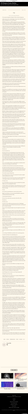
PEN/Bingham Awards (12, 339)
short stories (20, 339)
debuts (4, 339)
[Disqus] (14, 355)
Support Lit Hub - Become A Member (14, 407)
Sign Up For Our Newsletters (14, 401)
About (14, 400)
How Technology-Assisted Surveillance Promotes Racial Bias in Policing (7, 388)
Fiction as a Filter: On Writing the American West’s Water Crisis (21, 380)
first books (8, 339)
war (23, 339)
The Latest (14, 370)
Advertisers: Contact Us (14, 404)
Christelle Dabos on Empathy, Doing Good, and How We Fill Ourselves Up (20, 388)
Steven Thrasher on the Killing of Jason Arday (7, 379)
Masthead (14, 398)
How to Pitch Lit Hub (14, 403)
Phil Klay (17, 339)
